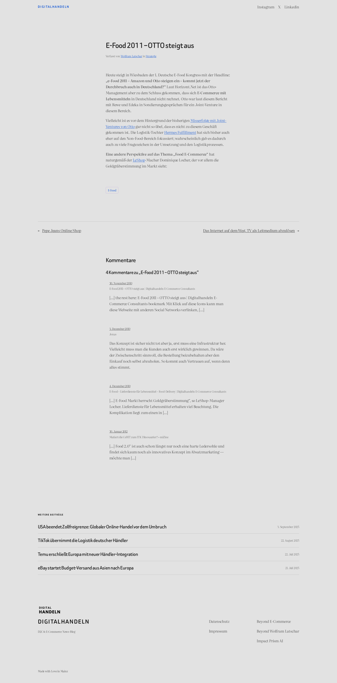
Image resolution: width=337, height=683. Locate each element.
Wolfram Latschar (131, 56)
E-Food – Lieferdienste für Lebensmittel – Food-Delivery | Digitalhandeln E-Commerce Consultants (167, 391)
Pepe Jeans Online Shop (61, 230)
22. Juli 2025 (292, 554)
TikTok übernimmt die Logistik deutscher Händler (83, 540)
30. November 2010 (120, 283)
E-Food (112, 190)
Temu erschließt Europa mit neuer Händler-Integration (88, 554)
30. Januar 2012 (118, 431)
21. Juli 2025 (292, 568)
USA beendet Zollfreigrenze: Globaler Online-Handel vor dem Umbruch (102, 527)
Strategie (151, 56)
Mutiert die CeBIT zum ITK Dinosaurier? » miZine (138, 437)
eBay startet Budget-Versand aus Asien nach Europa (86, 568)
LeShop (139, 160)
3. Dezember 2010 (119, 329)
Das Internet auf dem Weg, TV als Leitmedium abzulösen (249, 230)
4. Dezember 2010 (119, 386)
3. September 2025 (288, 527)
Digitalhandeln (53, 6)
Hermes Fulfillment (180, 132)
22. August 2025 (290, 540)
